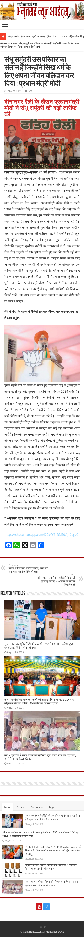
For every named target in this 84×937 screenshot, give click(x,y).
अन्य (15, 43)
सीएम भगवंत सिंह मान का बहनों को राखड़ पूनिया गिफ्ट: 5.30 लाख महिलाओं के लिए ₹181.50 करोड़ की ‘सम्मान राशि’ (39, 701)
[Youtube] (39, 906)
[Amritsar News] (42, 10)
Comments (37, 807)
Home (6, 43)
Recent (7, 807)
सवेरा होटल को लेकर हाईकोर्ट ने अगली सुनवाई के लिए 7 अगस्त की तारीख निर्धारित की (56, 579)
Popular (21, 807)
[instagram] (46, 906)
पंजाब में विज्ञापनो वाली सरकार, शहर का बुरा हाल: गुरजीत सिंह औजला (28, 568)
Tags (51, 807)
